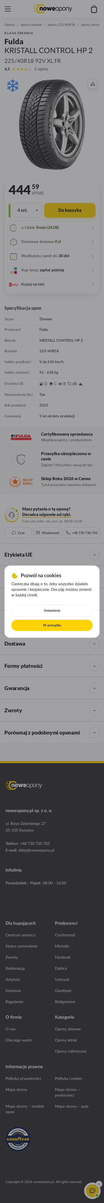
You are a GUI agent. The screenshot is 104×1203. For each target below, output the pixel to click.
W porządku (52, 625)
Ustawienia (52, 610)
